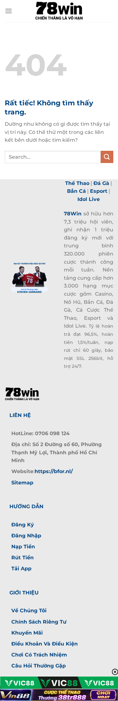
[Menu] (8, 10)
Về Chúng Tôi (29, 611)
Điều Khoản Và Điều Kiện (44, 644)
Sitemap (22, 483)
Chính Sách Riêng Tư (38, 622)
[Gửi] (107, 157)
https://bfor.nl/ (54, 471)
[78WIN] (59, 11)
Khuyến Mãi (27, 633)
